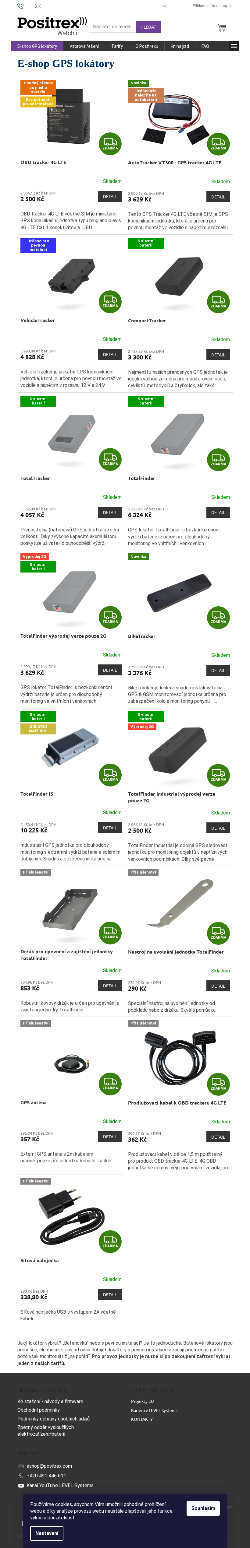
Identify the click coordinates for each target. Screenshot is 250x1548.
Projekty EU (142, 1401)
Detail (110, 196)
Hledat (148, 27)
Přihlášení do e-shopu (212, 5)
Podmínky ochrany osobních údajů (53, 1419)
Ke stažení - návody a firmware (50, 1401)
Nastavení (46, 1533)
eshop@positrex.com (49, 1466)
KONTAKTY (142, 1419)
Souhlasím (203, 1508)
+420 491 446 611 (46, 1476)
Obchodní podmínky (38, 1410)
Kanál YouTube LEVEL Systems (60, 1485)
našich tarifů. (50, 1363)
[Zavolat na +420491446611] (26, 5)
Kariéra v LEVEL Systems (154, 1410)
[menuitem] (37, 46)
